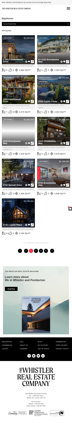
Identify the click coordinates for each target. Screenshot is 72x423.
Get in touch (43, 349)
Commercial (7, 345)
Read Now (11, 289)
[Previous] (20, 251)
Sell (22, 342)
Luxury (5, 349)
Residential (7, 342)
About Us (24, 345)
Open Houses (61, 345)
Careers (23, 349)
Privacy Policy (62, 349)
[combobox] (36, 24)
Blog (40, 342)
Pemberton (61, 342)
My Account (43, 345)
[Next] (52, 251)
